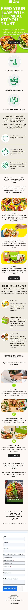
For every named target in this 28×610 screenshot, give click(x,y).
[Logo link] (14, 2)
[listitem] (14, 62)
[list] (14, 492)
